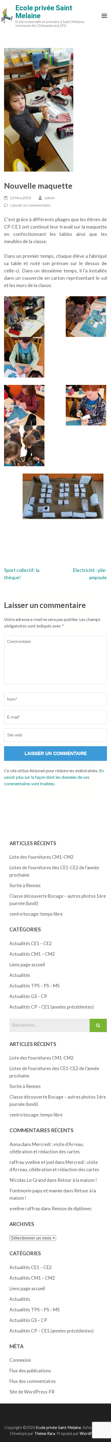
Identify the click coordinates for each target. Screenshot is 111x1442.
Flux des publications (30, 1370)
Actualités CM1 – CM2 (32, 954)
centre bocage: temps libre (36, 914)
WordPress (90, 1433)
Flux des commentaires (32, 1381)
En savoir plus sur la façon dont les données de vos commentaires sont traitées (54, 777)
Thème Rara (44, 1433)
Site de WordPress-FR (31, 1392)
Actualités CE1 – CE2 (30, 943)
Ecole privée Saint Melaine (43, 12)
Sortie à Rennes (25, 885)
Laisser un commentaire (30, 205)
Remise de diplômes (72, 1208)
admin (50, 197)
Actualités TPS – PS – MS (34, 986)
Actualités (19, 975)
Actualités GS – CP (28, 996)
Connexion (20, 1360)
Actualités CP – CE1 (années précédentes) (51, 1007)
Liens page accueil (27, 964)
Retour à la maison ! (77, 1180)
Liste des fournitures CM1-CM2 (41, 857)
